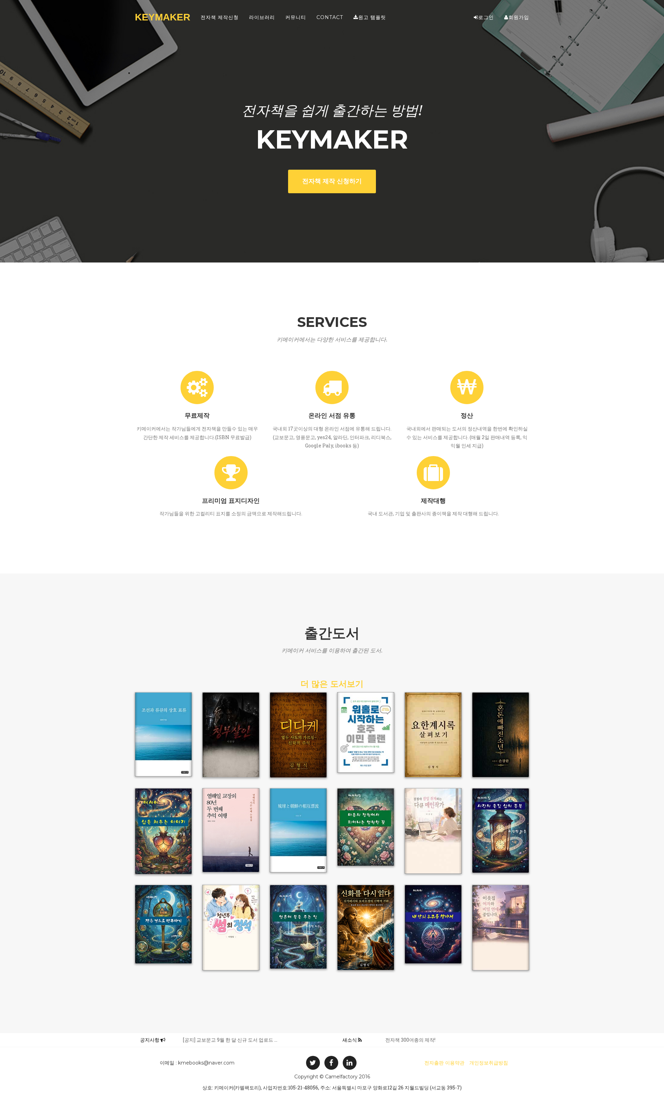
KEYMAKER (162, 17)
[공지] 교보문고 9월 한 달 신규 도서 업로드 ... (230, 1039)
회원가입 (518, 17)
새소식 (350, 1039)
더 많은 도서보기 (332, 684)
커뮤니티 (295, 17)
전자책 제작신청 (220, 17)
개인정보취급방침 (488, 1063)
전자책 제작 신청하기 (332, 181)
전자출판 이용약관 (444, 1063)
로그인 (486, 17)
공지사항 (150, 1039)
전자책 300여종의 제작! (410, 1039)
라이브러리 (262, 17)
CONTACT (329, 17)
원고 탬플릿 (372, 17)
